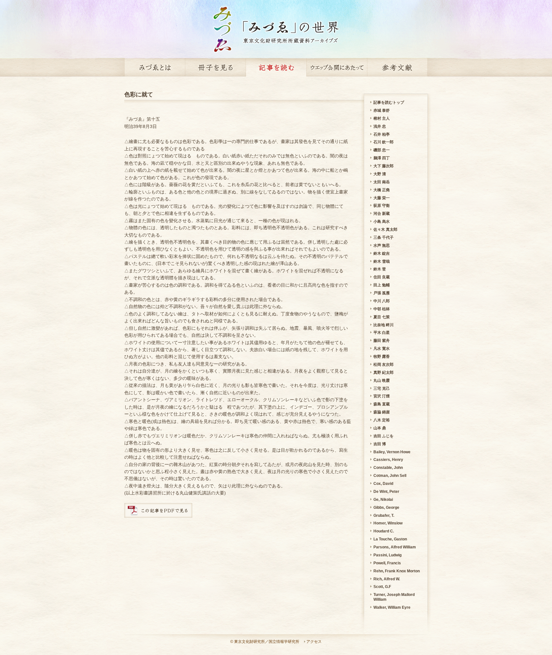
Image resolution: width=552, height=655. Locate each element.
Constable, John (388, 467)
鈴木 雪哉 (381, 261)
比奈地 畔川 (383, 325)
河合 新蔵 (381, 213)
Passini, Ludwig (387, 555)
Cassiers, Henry (388, 459)
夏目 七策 (381, 317)
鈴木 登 (379, 269)
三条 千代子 (383, 237)
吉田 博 (379, 444)
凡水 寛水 (381, 348)
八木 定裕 (381, 420)
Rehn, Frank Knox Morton (396, 571)
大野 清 (379, 174)
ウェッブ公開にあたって (336, 67)
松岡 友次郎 (383, 364)
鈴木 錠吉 (381, 253)
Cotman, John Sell (389, 475)
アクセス (314, 641)
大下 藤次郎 (383, 166)
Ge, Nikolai (383, 499)
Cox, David (383, 483)
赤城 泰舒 (381, 110)
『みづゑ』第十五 (142, 119)
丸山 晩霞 (381, 380)
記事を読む (276, 67)
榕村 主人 (381, 118)
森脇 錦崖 (381, 412)
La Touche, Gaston (390, 539)
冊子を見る (215, 67)
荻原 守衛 (381, 205)
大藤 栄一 (381, 198)
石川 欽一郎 (383, 142)
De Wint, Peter (386, 491)
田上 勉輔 (381, 285)
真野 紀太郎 (383, 372)
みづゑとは (154, 67)
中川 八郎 (381, 301)
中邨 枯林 (381, 309)
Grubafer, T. (383, 515)
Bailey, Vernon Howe (391, 452)
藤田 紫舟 (381, 340)
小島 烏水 (381, 221)
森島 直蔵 (381, 404)
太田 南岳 (381, 182)
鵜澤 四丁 (381, 158)
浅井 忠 (379, 126)
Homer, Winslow (387, 523)
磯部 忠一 (381, 150)
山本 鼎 (379, 428)
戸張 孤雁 (381, 293)
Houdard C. (383, 531)
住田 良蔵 (381, 277)
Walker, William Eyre (391, 607)
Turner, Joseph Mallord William (394, 597)
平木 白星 (381, 332)
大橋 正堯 (381, 190)
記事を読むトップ (388, 102)
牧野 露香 (381, 356)
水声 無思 (381, 245)
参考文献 (397, 67)
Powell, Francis (387, 563)
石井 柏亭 (381, 134)
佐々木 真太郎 (385, 229)
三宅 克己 (381, 388)
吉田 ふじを (383, 436)
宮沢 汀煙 (381, 396)
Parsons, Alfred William (394, 547)
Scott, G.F (382, 586)
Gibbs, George (386, 507)
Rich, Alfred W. (386, 579)
